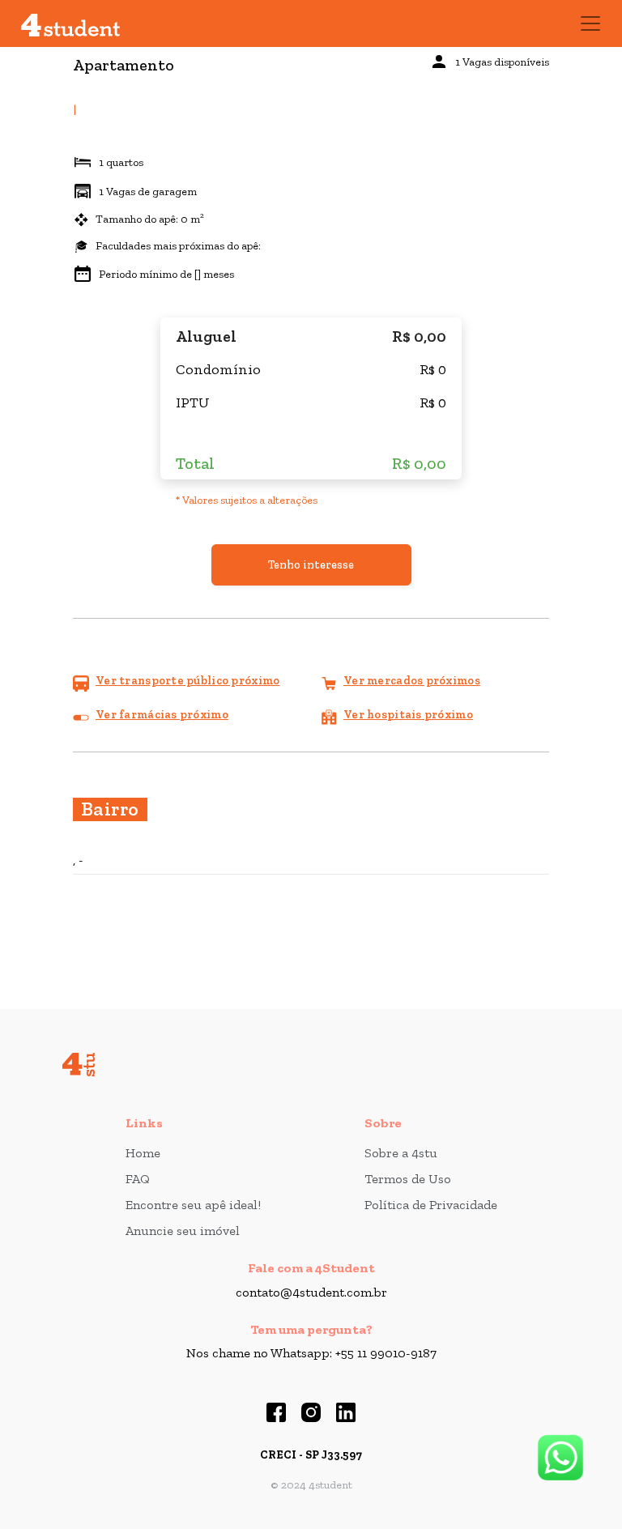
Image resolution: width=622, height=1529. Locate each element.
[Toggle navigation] (590, 23)
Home (143, 1153)
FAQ (138, 1178)
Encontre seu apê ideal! (193, 1204)
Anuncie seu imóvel (183, 1230)
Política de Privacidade (430, 1204)
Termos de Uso (407, 1178)
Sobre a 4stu (400, 1153)
